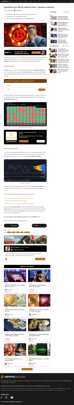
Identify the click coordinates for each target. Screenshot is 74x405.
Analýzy (5, 10)
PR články (33, 289)
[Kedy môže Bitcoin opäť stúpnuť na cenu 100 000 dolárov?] (39, 349)
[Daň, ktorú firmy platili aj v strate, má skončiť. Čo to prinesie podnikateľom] (54, 24)
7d (67, 45)
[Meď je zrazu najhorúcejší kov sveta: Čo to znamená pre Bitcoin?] (15, 349)
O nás (2, 401)
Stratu (9, 85)
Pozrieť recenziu (40, 141)
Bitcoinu (29, 152)
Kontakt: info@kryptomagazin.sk (13, 401)
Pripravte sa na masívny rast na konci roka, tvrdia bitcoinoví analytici (20, 203)
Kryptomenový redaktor (24, 247)
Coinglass (14, 70)
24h (65, 45)
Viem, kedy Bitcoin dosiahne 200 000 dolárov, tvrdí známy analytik (19, 198)
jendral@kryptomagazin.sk (18, 249)
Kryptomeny (27, 232)
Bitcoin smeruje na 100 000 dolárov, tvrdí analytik (16, 200)
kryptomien (17, 57)
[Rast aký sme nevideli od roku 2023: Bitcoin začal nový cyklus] (15, 300)
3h (63, 45)
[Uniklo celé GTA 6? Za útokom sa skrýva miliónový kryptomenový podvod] (54, 36)
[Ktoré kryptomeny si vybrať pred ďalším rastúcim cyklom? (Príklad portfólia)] (39, 325)
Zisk (9, 89)
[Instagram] (6, 398)
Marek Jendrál (19, 10)
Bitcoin (6, 72)
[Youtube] (12, 398)
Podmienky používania (19, 385)
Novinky (6, 283)
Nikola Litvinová (34, 314)
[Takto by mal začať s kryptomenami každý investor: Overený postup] (54, 42)
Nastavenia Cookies (29, 385)
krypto (22, 232)
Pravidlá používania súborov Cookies (42, 385)
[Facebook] (1, 398)
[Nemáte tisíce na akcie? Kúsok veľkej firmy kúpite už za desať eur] (54, 30)
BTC (17, 232)
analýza (9, 232)
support (18, 156)
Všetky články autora (40, 258)
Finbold (19, 61)
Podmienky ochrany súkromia (7, 385)
